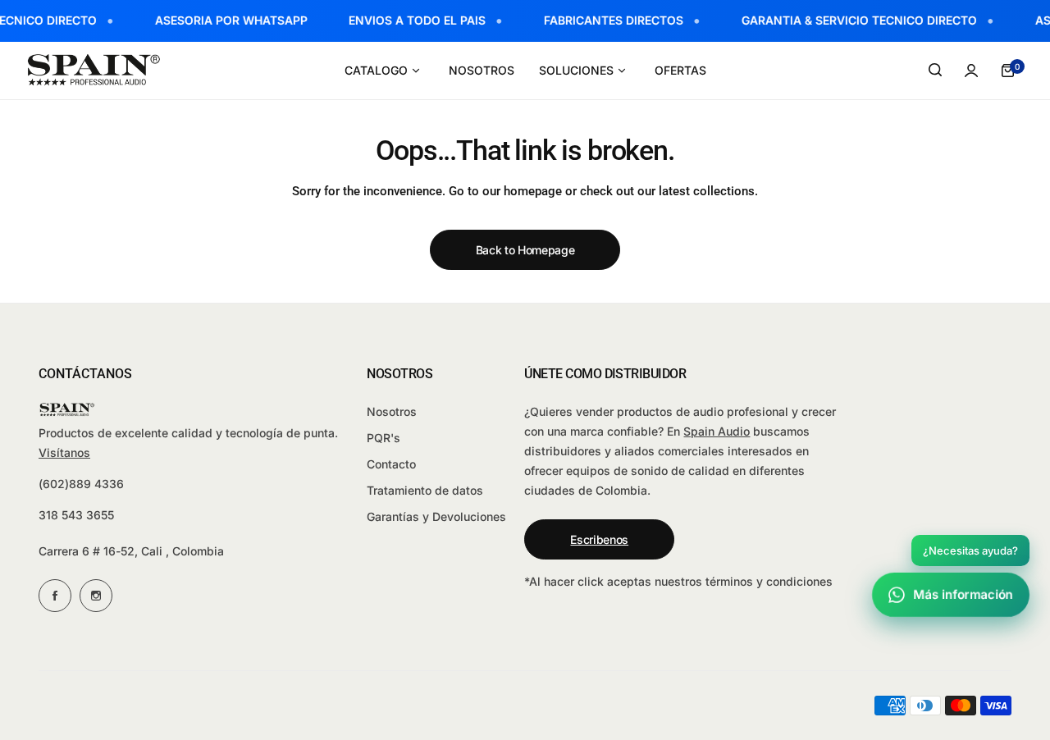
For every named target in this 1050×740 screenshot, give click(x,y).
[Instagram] (96, 595)
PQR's (383, 438)
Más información (963, 594)
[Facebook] (55, 595)
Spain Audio (716, 431)
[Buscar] (935, 71)
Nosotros (392, 411)
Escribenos (599, 539)
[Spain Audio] (94, 70)
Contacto (391, 464)
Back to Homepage (525, 250)
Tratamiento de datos (425, 490)
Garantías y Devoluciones (436, 516)
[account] (971, 71)
